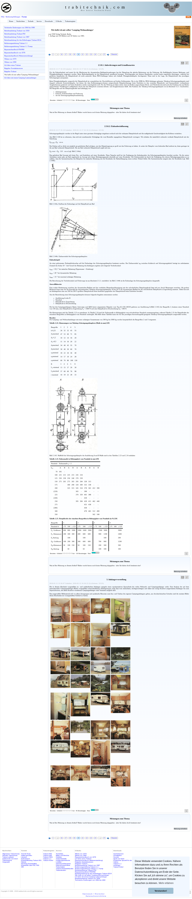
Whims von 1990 (10, 62)
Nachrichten (20, 21)
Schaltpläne (117, 855)
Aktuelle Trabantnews (9, 855)
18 (70, 54)
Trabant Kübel (48, 860)
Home (11, 21)
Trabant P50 (47, 854)
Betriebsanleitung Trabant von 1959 (16, 31)
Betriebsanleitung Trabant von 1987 (16, 37)
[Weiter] (108, 55)
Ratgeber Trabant (10, 71)
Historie (23, 862)
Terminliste (59, 854)
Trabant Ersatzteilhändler (64, 868)
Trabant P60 (47, 855)
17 (66, 54)
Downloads (49, 21)
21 (82, 54)
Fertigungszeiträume (63, 860)
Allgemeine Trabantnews (11, 854)
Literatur (24, 857)
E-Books (59, 21)
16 (61, 54)
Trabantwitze (60, 867)
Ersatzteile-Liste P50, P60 (30, 865)
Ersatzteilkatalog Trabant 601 (31, 860)
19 (74, 54)
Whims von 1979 (10, 59)
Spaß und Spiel (118, 859)
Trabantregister (70, 21)
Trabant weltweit (8, 857)
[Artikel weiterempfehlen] (182, 63)
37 (104, 54)
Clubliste (59, 857)
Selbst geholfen (26, 855)
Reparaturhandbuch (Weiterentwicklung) (18, 56)
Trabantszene (7, 860)
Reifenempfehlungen (13, 17)
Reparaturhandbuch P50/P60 (14, 49)
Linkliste (59, 862)
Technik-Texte (26, 854)
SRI (22, 867)
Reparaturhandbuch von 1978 (14, 53)
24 (95, 54)
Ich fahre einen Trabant (12, 65)
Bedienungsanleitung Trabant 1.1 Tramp (18, 46)
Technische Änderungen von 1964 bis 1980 (19, 27)
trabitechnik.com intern (10, 859)
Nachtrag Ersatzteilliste (29, 863)
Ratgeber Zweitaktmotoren (13, 68)
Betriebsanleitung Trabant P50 (14, 34)
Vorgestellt (6, 862)
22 (87, 54)
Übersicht (114, 54)
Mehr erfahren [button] (166, 883)
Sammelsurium (118, 854)
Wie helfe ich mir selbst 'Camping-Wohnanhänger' (21, 74)
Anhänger (116, 865)
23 (91, 54)
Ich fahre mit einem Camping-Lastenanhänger (20, 78)
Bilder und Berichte (62, 855)
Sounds (116, 857)
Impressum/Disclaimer (63, 863)
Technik (30, 21)
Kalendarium (25, 859)
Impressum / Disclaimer (93, 894)
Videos (115, 862)
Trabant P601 (48, 857)
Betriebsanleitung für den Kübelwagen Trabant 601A (22, 40)
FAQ (2, 17)
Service (39, 21)
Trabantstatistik (61, 859)
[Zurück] (49, 55)
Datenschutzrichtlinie (63, 865)
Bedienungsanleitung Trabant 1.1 (15, 43)
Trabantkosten (61, 870)
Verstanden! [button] (161, 891)
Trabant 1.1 (47, 859)
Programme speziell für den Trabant (125, 860)
